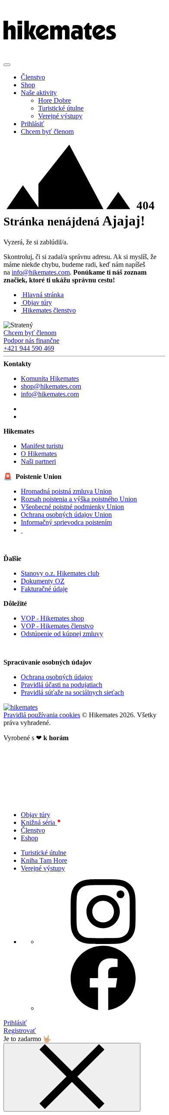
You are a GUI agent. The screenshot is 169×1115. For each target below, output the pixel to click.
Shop (28, 85)
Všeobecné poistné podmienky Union (72, 506)
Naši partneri (38, 461)
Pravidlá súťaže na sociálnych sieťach (72, 692)
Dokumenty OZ (43, 581)
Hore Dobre (54, 100)
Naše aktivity (39, 92)
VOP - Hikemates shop (52, 618)
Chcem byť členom (47, 131)
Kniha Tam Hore (44, 860)
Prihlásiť (32, 123)
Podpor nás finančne (31, 340)
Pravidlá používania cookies (41, 715)
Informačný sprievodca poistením (66, 522)
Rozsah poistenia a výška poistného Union (79, 499)
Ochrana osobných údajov (57, 677)
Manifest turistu (42, 446)
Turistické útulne (61, 108)
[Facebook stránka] (22, 408)
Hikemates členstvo (49, 310)
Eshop (29, 838)
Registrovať (19, 1030)
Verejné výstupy (60, 116)
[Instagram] (24, 416)
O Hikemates (39, 453)
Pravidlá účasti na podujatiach (61, 684)
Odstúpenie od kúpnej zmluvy (62, 633)
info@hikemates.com (41, 272)
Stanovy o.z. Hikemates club (60, 573)
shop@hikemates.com (51, 386)
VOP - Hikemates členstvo (57, 626)
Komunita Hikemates (50, 378)
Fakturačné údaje (44, 588)
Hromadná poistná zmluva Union (66, 491)
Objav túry (37, 302)
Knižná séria (39, 822)
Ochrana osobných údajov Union (66, 514)
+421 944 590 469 (28, 348)
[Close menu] (71, 1077)
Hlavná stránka (43, 294)
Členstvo (33, 77)
